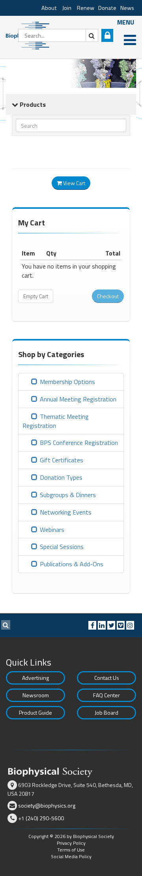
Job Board (106, 712)
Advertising (35, 678)
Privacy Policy (71, 843)
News (127, 8)
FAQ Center (106, 695)
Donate (107, 8)
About (49, 8)
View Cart (73, 183)
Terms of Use (71, 849)
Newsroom (35, 695)
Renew (85, 8)
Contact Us (106, 678)
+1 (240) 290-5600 (41, 818)
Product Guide (35, 712)
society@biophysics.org (46, 805)
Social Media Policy (71, 856)
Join (66, 8)
